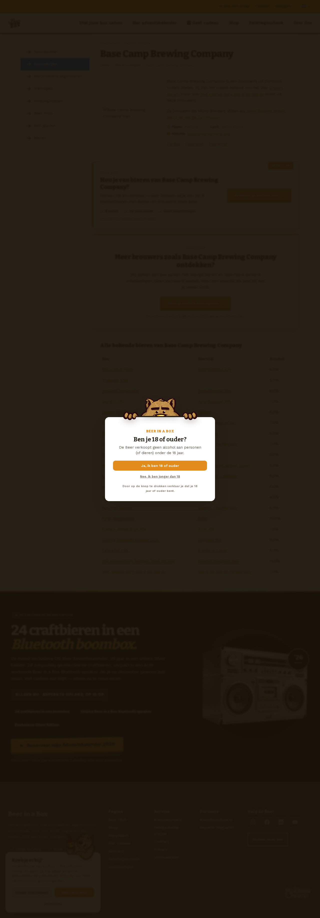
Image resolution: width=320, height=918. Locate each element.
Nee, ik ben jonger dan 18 (160, 476)
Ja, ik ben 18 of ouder (160, 466)
